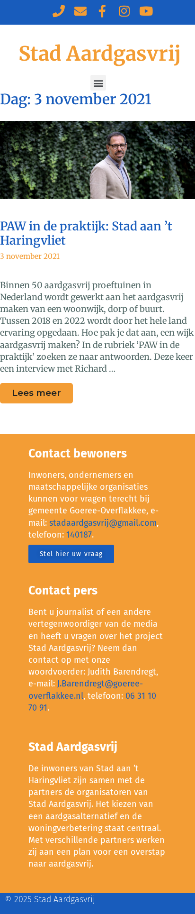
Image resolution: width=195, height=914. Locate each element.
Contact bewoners (77, 454)
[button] (98, 83)
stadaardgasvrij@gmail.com (103, 523)
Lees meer (42, 390)
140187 (79, 535)
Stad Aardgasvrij (99, 53)
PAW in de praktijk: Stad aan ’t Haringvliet (86, 233)
